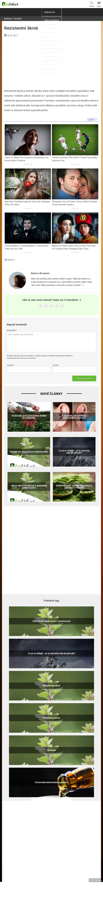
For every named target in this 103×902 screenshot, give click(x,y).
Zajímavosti (49, 12)
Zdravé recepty (51, 60)
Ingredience (49, 68)
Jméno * (10, 365)
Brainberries (28, 164)
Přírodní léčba (50, 28)
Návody (47, 44)
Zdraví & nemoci (51, 20)
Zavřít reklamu (96, 880)
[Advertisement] (51, 549)
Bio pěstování (50, 52)
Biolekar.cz (8, 18)
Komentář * (12, 330)
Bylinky (47, 36)
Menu (99, 6)
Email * (56, 365)
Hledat (91, 6)
